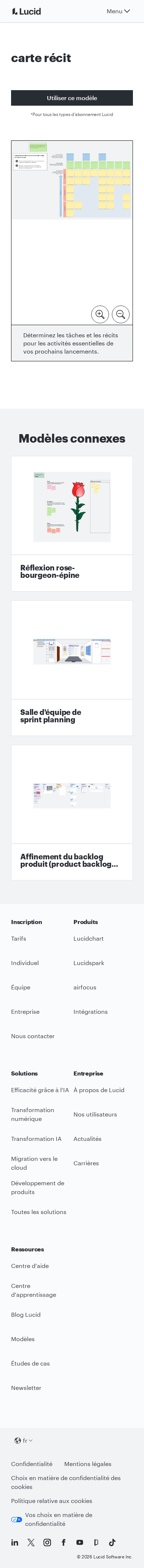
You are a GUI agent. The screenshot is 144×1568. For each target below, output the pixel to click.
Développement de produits (37, 1187)
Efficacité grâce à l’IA (40, 1089)
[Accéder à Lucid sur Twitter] (31, 1542)
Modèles (23, 1338)
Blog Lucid (26, 1314)
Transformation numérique (32, 1114)
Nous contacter (33, 1035)
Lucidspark (88, 962)
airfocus (84, 987)
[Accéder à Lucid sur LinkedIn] (14, 1542)
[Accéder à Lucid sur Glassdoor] (96, 1542)
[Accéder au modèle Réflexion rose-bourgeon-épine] (72, 523)
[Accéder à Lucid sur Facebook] (63, 1542)
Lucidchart (88, 938)
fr (25, 1440)
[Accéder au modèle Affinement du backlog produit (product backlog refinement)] (72, 812)
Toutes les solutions (38, 1211)
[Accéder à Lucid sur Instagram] (47, 1542)
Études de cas (30, 1363)
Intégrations (90, 1011)
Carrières (86, 1162)
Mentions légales (88, 1463)
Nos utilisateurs (95, 1114)
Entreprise (25, 1011)
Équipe (20, 987)
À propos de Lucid (98, 1089)
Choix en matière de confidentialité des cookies (66, 1482)
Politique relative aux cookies (51, 1500)
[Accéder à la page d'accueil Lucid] (35, 11)
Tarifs (18, 938)
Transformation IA (36, 1138)
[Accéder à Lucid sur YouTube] (79, 1542)
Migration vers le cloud (34, 1163)
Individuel (25, 962)
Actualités (87, 1138)
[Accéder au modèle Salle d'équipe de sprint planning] (72, 668)
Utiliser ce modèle (72, 97)
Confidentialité (31, 1463)
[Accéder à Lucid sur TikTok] (112, 1542)
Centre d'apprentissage (33, 1290)
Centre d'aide (30, 1265)
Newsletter (26, 1387)
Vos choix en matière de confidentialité (58, 1519)
